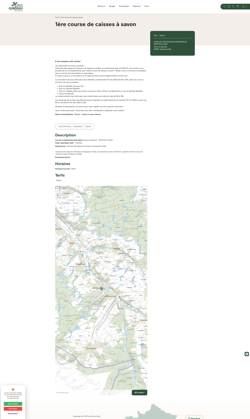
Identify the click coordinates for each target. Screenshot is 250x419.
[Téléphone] (233, 6)
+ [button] (57, 188)
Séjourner (137, 6)
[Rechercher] (224, 6)
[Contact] (238, 6)
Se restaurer (124, 6)
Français (244, 6)
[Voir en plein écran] (57, 195)
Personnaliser (13, 414)
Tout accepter (13, 404)
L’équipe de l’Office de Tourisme (86, 416)
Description (64, 126)
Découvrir (101, 6)
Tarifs (88, 126)
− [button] (57, 191)
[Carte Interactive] (229, 6)
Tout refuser (13, 409)
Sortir (147, 6)
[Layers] (144, 189)
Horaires (77, 126)
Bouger (112, 6)
